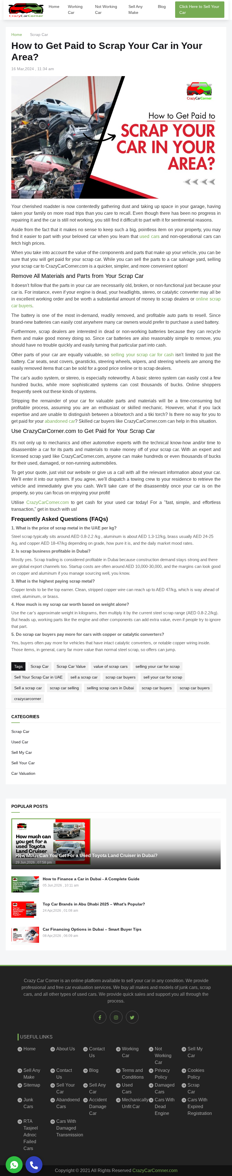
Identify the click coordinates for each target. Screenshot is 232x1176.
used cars (86, 994)
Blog (162, 6)
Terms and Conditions (132, 1074)
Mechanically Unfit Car (132, 1103)
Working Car (75, 9)
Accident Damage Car (98, 1106)
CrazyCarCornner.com (154, 1170)
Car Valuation (23, 773)
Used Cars (127, 1088)
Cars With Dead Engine (165, 1106)
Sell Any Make (135, 9)
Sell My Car (21, 752)
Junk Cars (28, 1103)
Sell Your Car (23, 763)
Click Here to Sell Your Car (199, 9)
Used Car (19, 742)
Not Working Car (106, 9)
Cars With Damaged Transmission (66, 1128)
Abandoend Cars (66, 1103)
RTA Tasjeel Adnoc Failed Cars (30, 1135)
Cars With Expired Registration (198, 1106)
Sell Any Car (97, 1088)
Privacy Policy (162, 1074)
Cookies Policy (196, 1074)
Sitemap (31, 1085)
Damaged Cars (165, 1088)
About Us (65, 1048)
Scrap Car (20, 731)
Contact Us (97, 1052)
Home (54, 6)
